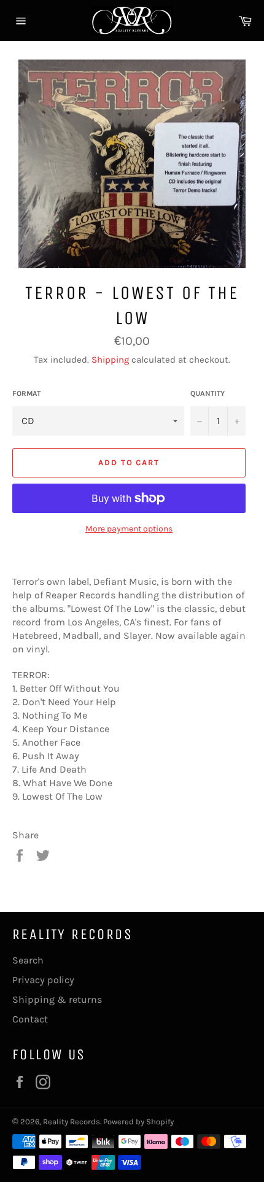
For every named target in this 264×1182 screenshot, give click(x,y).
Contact (30, 1019)
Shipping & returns (57, 999)
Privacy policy (43, 980)
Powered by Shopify (138, 1121)
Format (26, 393)
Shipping (110, 359)
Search (28, 960)
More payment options (129, 528)
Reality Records (71, 1121)
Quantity (207, 393)
